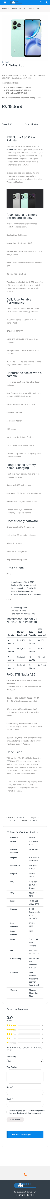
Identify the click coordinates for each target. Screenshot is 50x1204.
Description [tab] (8, 124)
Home (4, 8)
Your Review (12, 1067)
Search (41, 2)
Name (10, 1087)
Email (10, 1099)
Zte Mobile (16, 8)
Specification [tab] (32, 124)
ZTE (8, 761)
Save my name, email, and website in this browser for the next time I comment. (26, 1112)
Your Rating (11, 1056)
